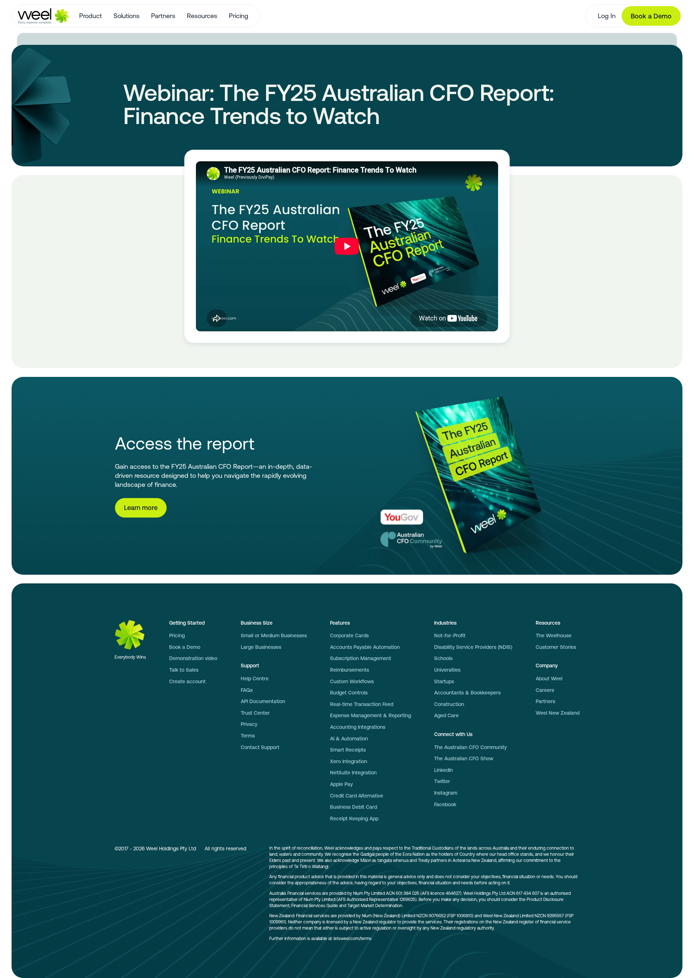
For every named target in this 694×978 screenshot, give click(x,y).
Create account (187, 681)
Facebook (445, 804)
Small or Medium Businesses (274, 635)
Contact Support (260, 747)
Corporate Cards (349, 635)
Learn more (141, 507)
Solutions (126, 16)
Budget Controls (349, 693)
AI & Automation (349, 738)
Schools (443, 658)
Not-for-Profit (450, 635)
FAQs (247, 690)
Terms (248, 736)
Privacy (249, 724)
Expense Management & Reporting (370, 715)
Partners (163, 16)
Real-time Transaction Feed (361, 704)
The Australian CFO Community (470, 747)
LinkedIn (443, 770)
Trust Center (255, 713)
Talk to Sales (183, 670)
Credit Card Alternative (356, 796)
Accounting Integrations (357, 727)
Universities (447, 670)
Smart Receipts (348, 750)
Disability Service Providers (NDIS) (473, 647)
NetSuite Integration (353, 772)
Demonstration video (193, 658)
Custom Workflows (352, 681)
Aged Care (446, 715)
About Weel (549, 678)
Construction (449, 704)
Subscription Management (360, 658)
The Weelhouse (553, 635)
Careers (545, 690)
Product (90, 16)
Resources (202, 16)
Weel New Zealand (557, 713)
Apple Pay (341, 784)
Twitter (442, 781)
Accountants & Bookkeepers (467, 693)
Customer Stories (556, 647)
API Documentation (263, 701)
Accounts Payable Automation (365, 647)
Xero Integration (348, 761)
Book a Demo (651, 16)
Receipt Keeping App (354, 818)
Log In (607, 16)
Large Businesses (261, 647)
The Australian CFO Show (463, 758)
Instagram (445, 793)
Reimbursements (349, 670)
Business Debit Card (353, 807)
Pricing (238, 16)
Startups (444, 681)
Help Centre (255, 678)
